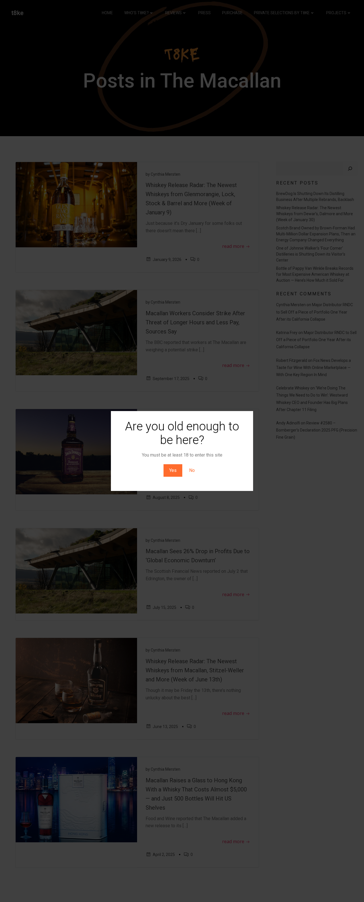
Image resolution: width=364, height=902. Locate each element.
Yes (173, 470)
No (192, 470)
